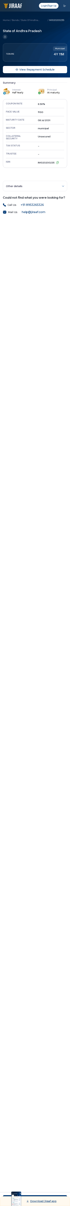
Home (6, 20)
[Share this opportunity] (22, 37)
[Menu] (64, 6)
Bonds (15, 20)
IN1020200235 (56, 20)
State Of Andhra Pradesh (29, 20)
